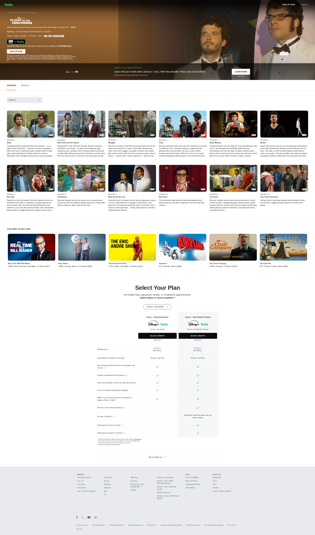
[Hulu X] (84, 517)
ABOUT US (217, 474)
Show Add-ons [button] (155, 457)
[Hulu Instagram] (95, 517)
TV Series (32, 36)
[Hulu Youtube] (90, 517)
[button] (11, 84)
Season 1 (12, 100)
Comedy (22, 36)
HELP (188, 474)
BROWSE (80, 474)
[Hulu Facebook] (79, 517)
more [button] (73, 27)
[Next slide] (308, 246)
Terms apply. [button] (137, 439)
